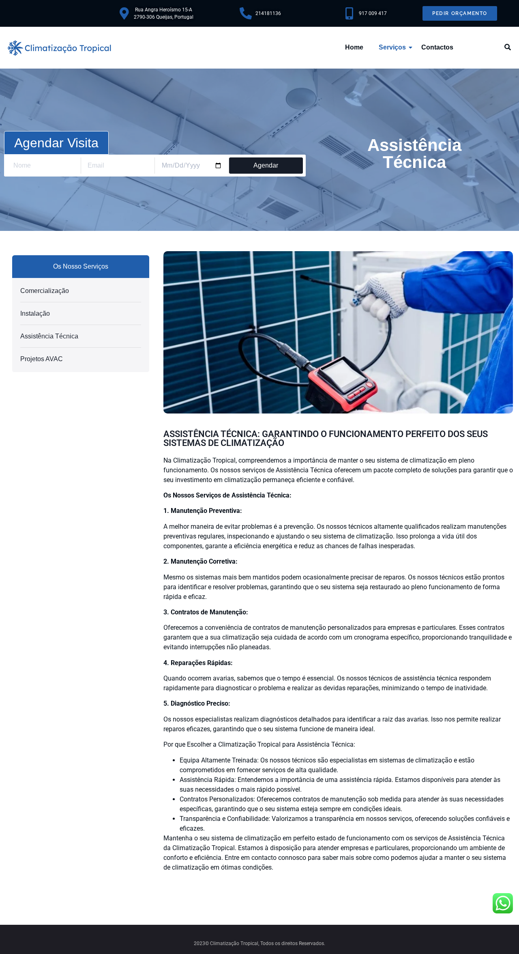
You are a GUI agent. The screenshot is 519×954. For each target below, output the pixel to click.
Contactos (437, 47)
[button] (508, 48)
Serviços (392, 47)
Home (354, 47)
